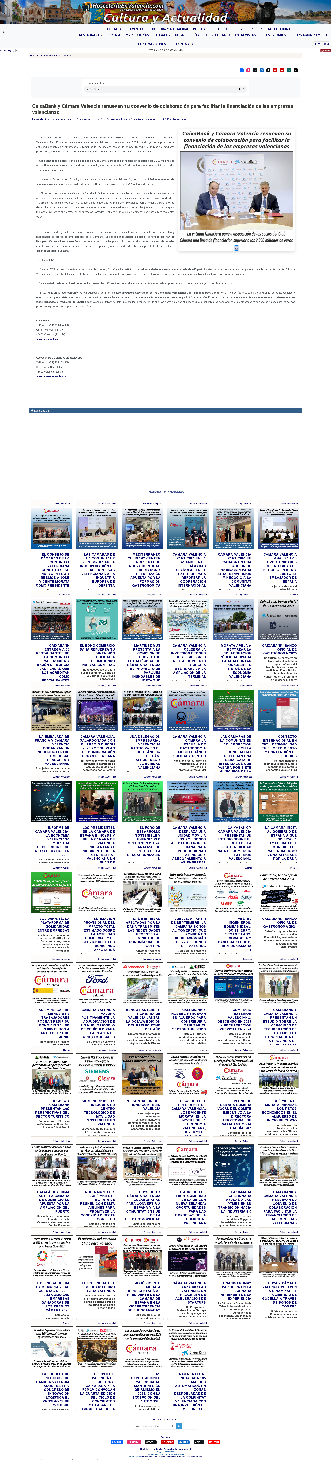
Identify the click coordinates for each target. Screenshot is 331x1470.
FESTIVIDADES (204, 1460)
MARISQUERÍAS (115, 1460)
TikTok (199, 1442)
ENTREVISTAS (196, 1460)
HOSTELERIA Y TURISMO (241, 1460)
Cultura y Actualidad (61, 503)
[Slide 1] (236, 248)
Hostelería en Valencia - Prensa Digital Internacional (165, 1449)
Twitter (151, 1442)
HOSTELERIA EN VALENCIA (262, 1460)
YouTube (215, 1442)
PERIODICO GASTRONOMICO (227, 1460)
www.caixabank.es (47, 339)
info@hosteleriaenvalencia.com (153, 1456)
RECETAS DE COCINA (175, 1460)
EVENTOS (82, 1460)
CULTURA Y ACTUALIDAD (156, 1460)
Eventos (294, 594)
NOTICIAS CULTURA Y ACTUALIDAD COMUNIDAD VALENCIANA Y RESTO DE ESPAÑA (22, 1460)
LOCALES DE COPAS (124, 1460)
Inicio (35, 55)
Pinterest (168, 1442)
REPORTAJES (166, 1460)
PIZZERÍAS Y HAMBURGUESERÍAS (102, 1460)
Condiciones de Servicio (176, 1456)
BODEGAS (131, 1460)
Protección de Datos (194, 1456)
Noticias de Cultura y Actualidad (55, 55)
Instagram (135, 1442)
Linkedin (184, 1442)
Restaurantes (64, 594)
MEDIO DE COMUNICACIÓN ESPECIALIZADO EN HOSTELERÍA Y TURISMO (61, 1460)
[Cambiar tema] (4, 32)
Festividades (246, 685)
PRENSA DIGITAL (252, 1460)
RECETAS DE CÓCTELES (187, 1460)
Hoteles (203, 959)
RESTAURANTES (89, 1460)
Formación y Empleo (152, 503)
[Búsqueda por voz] (172, 1426)
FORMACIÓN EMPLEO (214, 1460)
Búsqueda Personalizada (165, 1419)
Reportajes (247, 959)
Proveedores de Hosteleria (149, 1050)
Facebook (117, 1442)
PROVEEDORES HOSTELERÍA (142, 1460)
